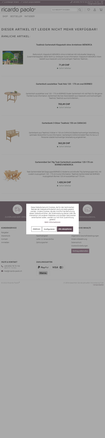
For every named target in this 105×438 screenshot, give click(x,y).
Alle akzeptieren (65, 229)
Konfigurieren (49, 229)
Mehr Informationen (52, 222)
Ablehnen (36, 229)
